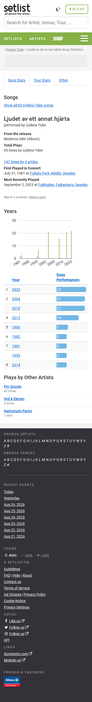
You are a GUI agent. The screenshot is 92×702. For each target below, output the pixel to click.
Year (16, 280)
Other (63, 80)
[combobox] (46, 23)
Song (16, 80)
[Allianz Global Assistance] (12, 681)
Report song (37, 197)
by (21, 162)
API (6, 640)
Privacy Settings (16, 607)
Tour (42, 80)
